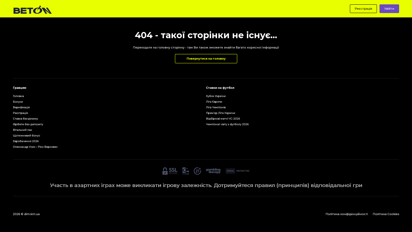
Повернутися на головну (206, 58)
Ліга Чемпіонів (216, 107)
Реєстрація (363, 8)
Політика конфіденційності (347, 214)
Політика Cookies (386, 214)
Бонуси (18, 101)
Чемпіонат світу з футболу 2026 (227, 124)
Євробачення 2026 (26, 141)
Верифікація (21, 107)
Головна (18, 96)
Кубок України (216, 96)
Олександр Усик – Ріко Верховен (35, 146)
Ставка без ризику (25, 118)
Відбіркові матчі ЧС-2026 (223, 118)
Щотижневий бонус (26, 135)
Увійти (389, 8)
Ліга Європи (214, 101)
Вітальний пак (22, 129)
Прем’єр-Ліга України (220, 113)
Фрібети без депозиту (28, 124)
